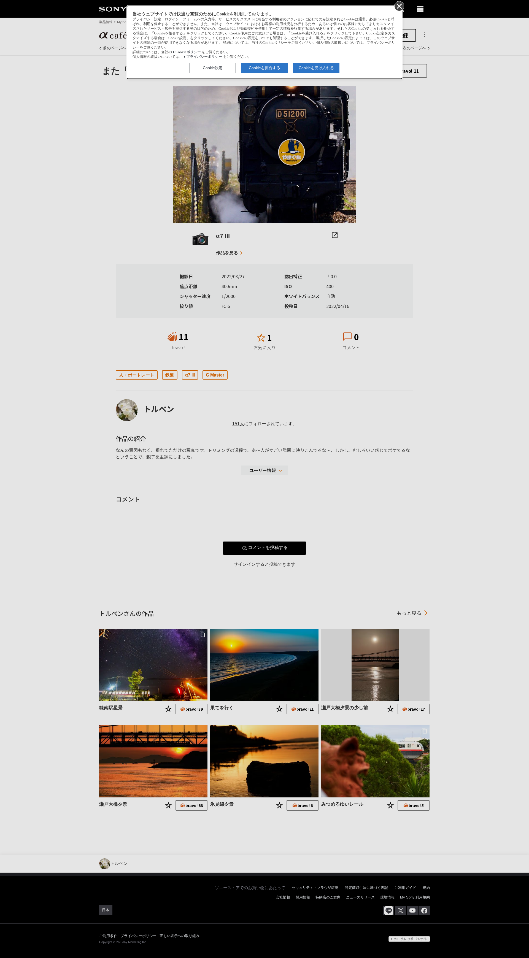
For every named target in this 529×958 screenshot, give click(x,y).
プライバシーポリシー (204, 57)
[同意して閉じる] (399, 5)
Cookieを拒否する (264, 68)
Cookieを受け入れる (316, 68)
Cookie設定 (213, 68)
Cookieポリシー (188, 52)
